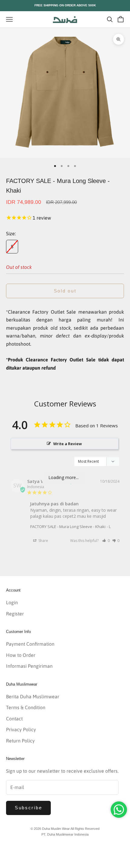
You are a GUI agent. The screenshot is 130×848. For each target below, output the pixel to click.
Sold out (65, 290)
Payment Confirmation (30, 644)
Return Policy (20, 740)
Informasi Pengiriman (29, 666)
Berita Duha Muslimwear (32, 696)
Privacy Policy (21, 729)
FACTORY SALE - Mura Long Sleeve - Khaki (68, 526)
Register (15, 613)
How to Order (20, 655)
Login (12, 602)
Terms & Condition (25, 707)
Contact (14, 718)
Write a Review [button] (67, 443)
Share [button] (42, 540)
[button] (105, 540)
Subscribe (28, 807)
